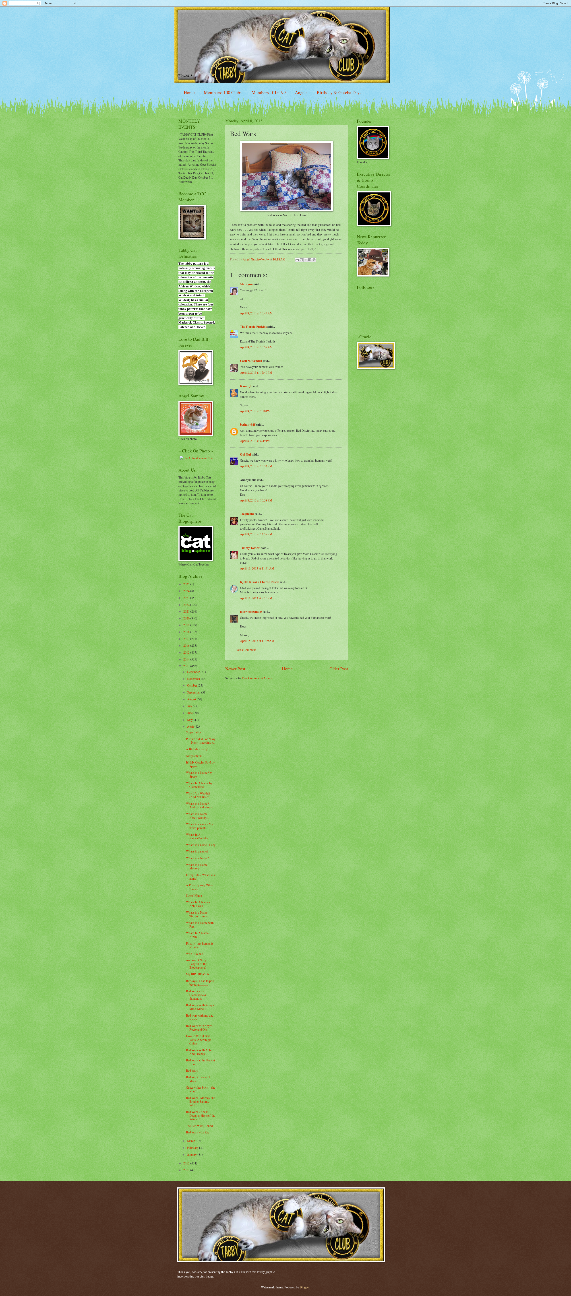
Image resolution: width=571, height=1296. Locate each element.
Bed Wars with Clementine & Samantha (196, 995)
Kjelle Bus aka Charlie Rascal (259, 582)
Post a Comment (246, 650)
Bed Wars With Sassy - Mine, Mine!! (200, 1007)
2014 (186, 659)
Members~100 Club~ (223, 92)
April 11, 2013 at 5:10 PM (256, 598)
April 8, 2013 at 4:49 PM (255, 441)
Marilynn (246, 284)
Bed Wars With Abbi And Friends (199, 1052)
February (193, 1147)
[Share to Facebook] (310, 260)
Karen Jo (246, 386)
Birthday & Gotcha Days (339, 92)
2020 (186, 618)
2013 (186, 666)
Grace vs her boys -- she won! (200, 1089)
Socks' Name (194, 895)
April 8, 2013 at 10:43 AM (256, 313)
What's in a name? (197, 851)
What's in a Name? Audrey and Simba (199, 805)
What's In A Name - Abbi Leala (198, 904)
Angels (301, 92)
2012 (186, 1163)
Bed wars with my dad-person (200, 1017)
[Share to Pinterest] (314, 260)
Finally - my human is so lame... (199, 945)
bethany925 (248, 424)
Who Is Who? (194, 953)
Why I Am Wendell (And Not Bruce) (198, 795)
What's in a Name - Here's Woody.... (197, 816)
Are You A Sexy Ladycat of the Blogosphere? (196, 964)
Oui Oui (245, 454)
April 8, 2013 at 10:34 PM (256, 466)
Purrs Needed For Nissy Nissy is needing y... (200, 741)
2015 (186, 652)
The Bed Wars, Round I (200, 1126)
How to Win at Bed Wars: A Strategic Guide (198, 1039)
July (190, 706)
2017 (186, 639)
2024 (186, 591)
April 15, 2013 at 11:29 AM (257, 641)
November (194, 679)
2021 (186, 611)
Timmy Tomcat (250, 548)
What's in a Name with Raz (200, 924)
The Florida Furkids (253, 326)
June (190, 713)
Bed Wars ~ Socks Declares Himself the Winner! (200, 1115)
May (190, 720)
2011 (186, 1170)
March (191, 1141)
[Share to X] (305, 260)
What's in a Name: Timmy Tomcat (197, 914)
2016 (186, 645)
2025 (186, 584)
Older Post (338, 668)
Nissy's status (194, 756)
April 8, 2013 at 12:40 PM (256, 372)
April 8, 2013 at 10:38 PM (256, 500)
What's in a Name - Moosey (197, 867)
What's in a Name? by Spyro (199, 774)
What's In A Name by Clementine (199, 785)
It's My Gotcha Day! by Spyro (200, 764)
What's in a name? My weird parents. (199, 826)
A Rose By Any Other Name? (199, 887)
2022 (186, 605)
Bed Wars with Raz (197, 1132)
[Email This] (297, 260)
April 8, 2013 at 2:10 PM (255, 411)
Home (189, 92)
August (192, 699)
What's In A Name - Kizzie (198, 935)
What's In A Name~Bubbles (197, 836)
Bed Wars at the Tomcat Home (200, 1062)
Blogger (305, 1287)
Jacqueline (247, 514)
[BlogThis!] (301, 260)
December (194, 672)
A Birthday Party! (197, 749)
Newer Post (235, 668)
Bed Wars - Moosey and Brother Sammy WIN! (200, 1101)
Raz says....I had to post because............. (200, 983)
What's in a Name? (197, 858)
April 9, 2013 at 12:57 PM (256, 534)
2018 (186, 632)
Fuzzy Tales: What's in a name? (200, 877)
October (192, 685)
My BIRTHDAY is (197, 974)
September (194, 692)
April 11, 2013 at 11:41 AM (257, 568)
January (192, 1154)
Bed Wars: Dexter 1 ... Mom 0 (199, 1079)
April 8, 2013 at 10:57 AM (256, 347)
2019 (186, 625)
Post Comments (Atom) (257, 678)
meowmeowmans (251, 611)
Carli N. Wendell (251, 361)
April (190, 726)
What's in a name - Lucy (200, 845)
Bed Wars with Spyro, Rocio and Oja (199, 1028)
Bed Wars (192, 1070)
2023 (186, 598)
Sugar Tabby (194, 732)
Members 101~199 (269, 92)
